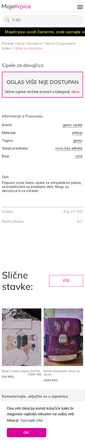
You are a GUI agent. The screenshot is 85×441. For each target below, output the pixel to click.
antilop (77, 133)
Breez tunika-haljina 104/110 (21, 371)
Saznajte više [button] (31, 420)
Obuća (50, 43)
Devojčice (34, 43)
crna (79, 156)
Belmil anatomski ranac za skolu (62, 372)
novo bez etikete (68, 148)
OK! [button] (26, 432)
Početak (8, 43)
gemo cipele (72, 125)
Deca (21, 43)
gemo (77, 140)
